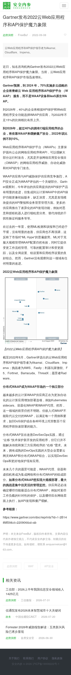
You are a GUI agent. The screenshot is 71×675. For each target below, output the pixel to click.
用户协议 (42, 658)
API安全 (49, 566)
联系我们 (28, 658)
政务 (8, 616)
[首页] (17, 4)
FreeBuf (23, 35)
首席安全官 (27, 638)
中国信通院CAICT (26, 616)
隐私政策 (57, 658)
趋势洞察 (8, 35)
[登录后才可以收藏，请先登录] (66, 34)
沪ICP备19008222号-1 (46, 664)
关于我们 (14, 658)
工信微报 (26, 600)
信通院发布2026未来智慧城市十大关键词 (33, 610)
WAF (31, 566)
